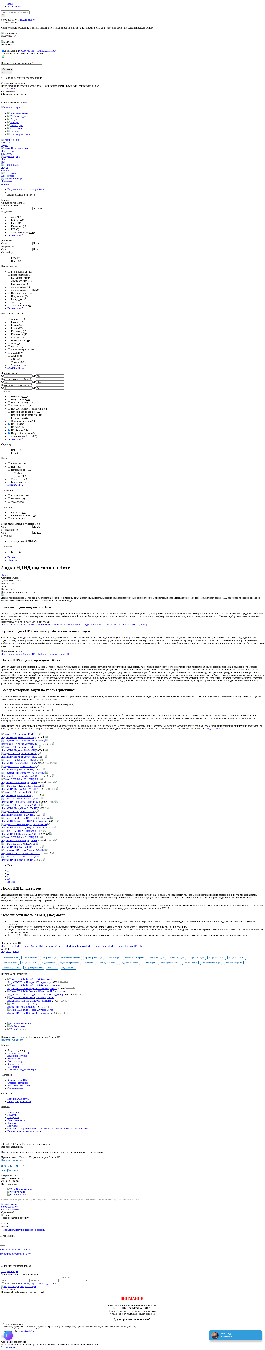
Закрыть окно (8, 88)
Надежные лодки (21, 293)
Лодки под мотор (10, 951)
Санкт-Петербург (23, 349)
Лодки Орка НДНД (58, 946)
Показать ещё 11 (15, 367)
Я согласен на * (30, 1283)
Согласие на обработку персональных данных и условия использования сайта (48, 1128)
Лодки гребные (214, 728)
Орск (15, 343)
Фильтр (5, 575)
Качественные (20, 284)
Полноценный (21, 469)
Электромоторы (15, 1061)
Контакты (12, 1125)
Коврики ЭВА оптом (18, 1098)
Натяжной (19, 396)
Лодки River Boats (93, 624)
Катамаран (19, 226)
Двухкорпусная (21, 281)
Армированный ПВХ (25, 541)
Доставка (12, 1123)
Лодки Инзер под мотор (134, 624)
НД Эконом (19, 430)
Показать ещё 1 (15, 235)
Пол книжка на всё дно (26, 411)
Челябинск (18, 365)
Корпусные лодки (16, 1064)
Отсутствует (19, 501)
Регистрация (14, 6)
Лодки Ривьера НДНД (129, 946)
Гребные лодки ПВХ (18, 1053)
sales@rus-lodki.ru (11, 1170)
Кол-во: (5, 1223)
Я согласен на (30, 50)
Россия (17, 346)
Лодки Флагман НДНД (81, 946)
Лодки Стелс (58, 624)
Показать (12, 557)
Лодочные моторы (17, 1055)
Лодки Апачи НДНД (105, 946)
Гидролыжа (18, 482)
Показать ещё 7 (15, 308)
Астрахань (18, 319)
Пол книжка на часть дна (26, 415)
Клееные (18, 512)
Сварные (18, 518)
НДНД (17, 424)
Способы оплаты (16, 1120)
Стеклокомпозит (22, 405)
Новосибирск (20, 340)
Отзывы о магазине (17, 1082)
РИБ (15, 229)
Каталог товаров (12, 107)
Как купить (13, 1117)
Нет (16, 261)
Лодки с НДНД (31, 654)
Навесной (18, 498)
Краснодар (19, 331)
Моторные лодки (19, 113)
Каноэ (16, 223)
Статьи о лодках (15, 1088)
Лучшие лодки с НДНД (25, 290)
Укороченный (20, 479)
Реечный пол (20, 418)
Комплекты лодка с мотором (22, 1069)
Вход (10, 3)
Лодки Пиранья (9, 624)
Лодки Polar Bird (112, 624)
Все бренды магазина (18, 1085)
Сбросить (12, 560)
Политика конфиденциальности (24, 1131)
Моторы (14, 122)
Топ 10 (16, 302)
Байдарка (17, 220)
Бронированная (21, 271)
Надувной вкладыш (23, 433)
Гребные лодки (18, 116)
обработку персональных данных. (37, 50)
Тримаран (18, 476)
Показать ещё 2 (15, 485)
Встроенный (20, 495)
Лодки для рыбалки (11, 654)
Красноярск (19, 334)
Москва (17, 337)
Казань (17, 322)
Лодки (13, 119)
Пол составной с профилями (29, 408)
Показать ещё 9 (15, 439)
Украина (17, 352)
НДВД (17, 427)
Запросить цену (28, 1286)
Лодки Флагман (74, 624)
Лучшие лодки (20, 287)
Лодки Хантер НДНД (35, 946)
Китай (17, 328)
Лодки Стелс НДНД (11, 946)
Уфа (15, 359)
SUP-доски (13, 1067)
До (34, 208)
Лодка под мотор (23, 232)
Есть (15, 258)
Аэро (16, 217)
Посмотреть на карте (12, 1040)
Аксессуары (16, 125)
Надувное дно (20, 399)
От (2, 208)
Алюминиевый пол (24, 436)
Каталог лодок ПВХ (18, 1080)
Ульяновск (18, 355)
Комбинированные (23, 515)
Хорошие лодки (21, 305)
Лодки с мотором (49, 654)
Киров (16, 325)
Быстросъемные (21, 274)
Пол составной (22, 402)
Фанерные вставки (23, 421)
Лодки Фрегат (42, 624)
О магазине (16, 128)
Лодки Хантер (26, 624)
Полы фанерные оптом (19, 1101)
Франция (17, 362)
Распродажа (19, 299)
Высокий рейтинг (22, 278)
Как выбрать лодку (20, 134)
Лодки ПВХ (66, 654)
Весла (16, 552)
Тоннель (17, 473)
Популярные (19, 296)
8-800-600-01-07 (9, 19)
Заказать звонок (26, 19)
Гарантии (15, 131)
